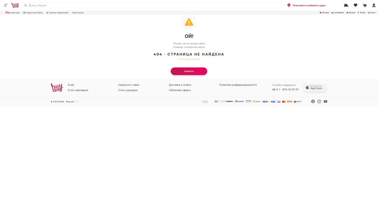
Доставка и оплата (180, 84)
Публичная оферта (180, 90)
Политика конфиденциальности (238, 84)
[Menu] (6, 5)
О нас (71, 84)
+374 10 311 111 (290, 89)
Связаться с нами (128, 84)
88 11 (275, 89)
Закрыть (189, 71)
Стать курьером (127, 90)
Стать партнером (78, 90)
